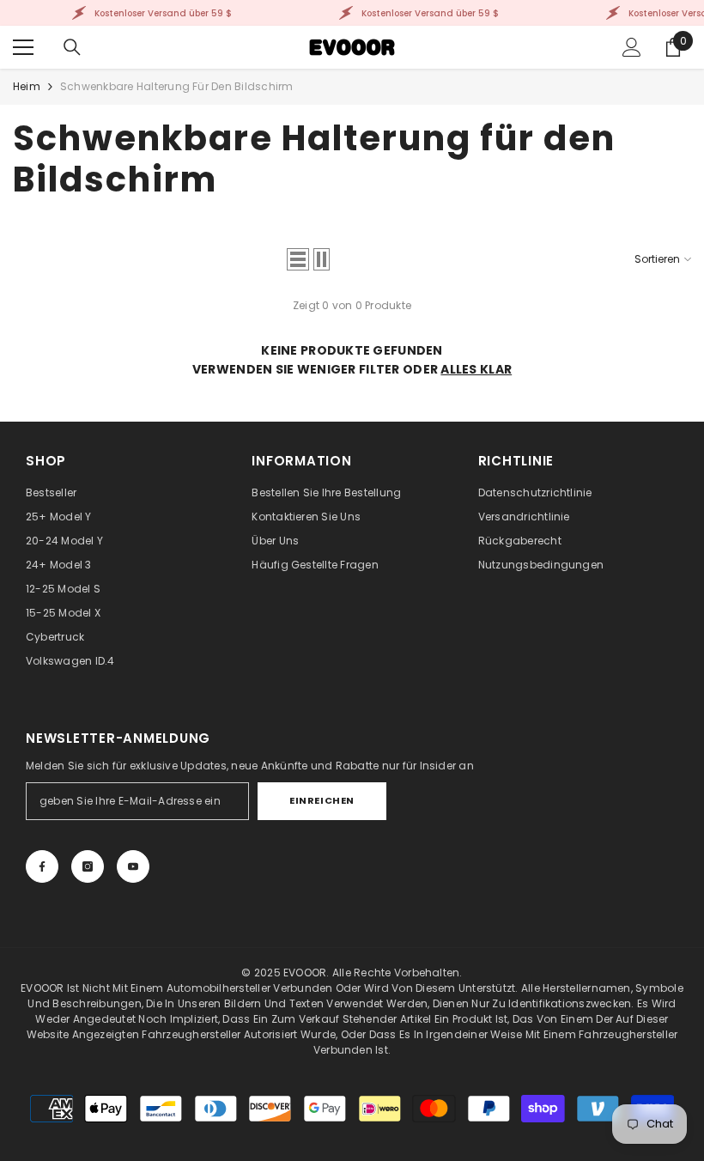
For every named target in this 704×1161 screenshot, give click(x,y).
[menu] (23, 47)
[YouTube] (133, 866)
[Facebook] (42, 866)
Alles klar (476, 369)
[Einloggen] (631, 47)
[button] (298, 259)
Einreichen (322, 800)
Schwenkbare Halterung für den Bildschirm (177, 86)
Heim (26, 86)
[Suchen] (72, 47)
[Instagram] (87, 866)
